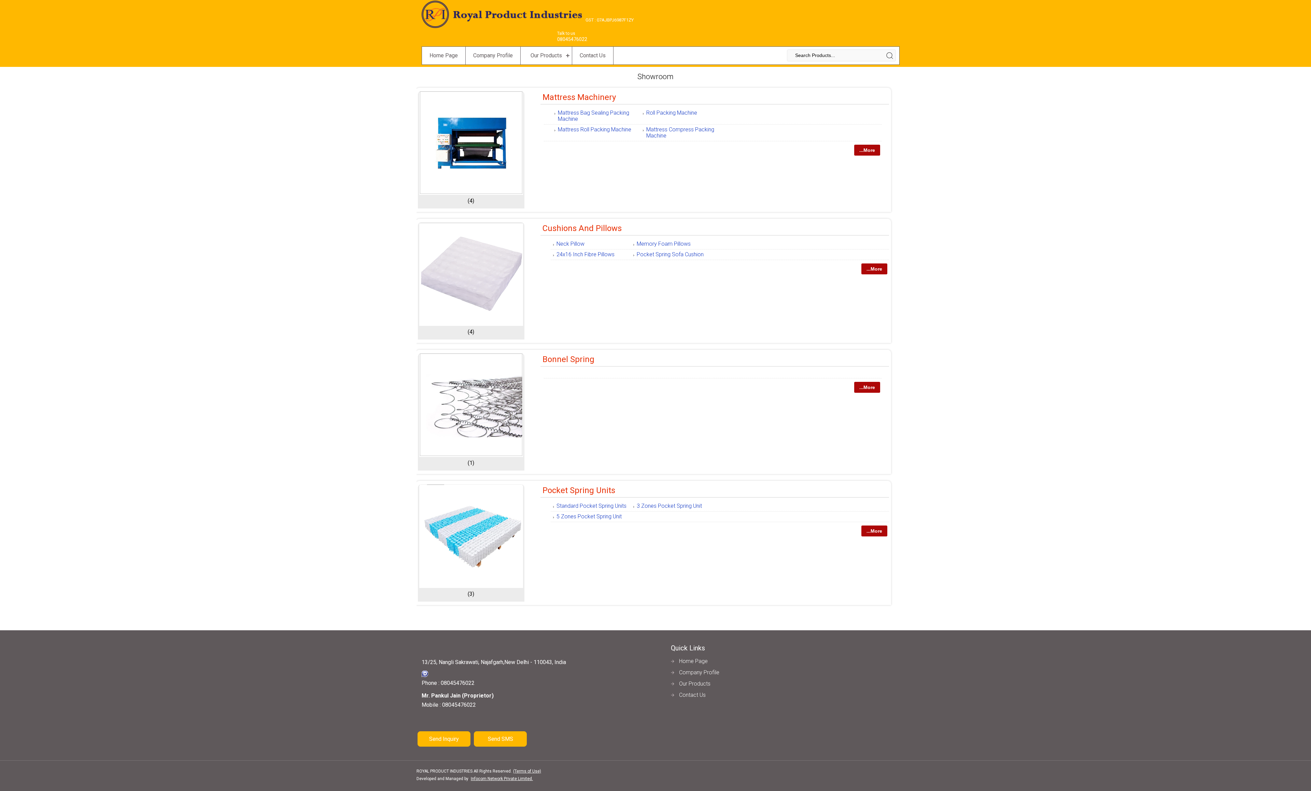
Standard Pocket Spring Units (591, 506)
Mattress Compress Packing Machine (680, 132)
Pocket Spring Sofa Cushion (670, 254)
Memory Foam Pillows (664, 244)
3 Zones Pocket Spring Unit (669, 506)
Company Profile (493, 55)
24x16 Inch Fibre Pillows (585, 254)
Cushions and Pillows (582, 228)
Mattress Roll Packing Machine (594, 129)
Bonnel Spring (568, 359)
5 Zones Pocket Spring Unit (589, 516)
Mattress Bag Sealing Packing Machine (593, 116)
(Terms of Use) (527, 771)
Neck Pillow (570, 244)
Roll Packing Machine (671, 113)
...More (867, 150)
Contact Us (593, 55)
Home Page (443, 55)
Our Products (546, 55)
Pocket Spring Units (578, 490)
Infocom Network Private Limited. (502, 778)
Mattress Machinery (579, 97)
